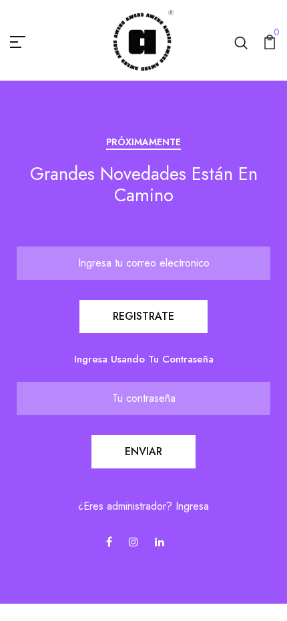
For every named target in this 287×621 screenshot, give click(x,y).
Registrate (143, 316)
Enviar (143, 451)
